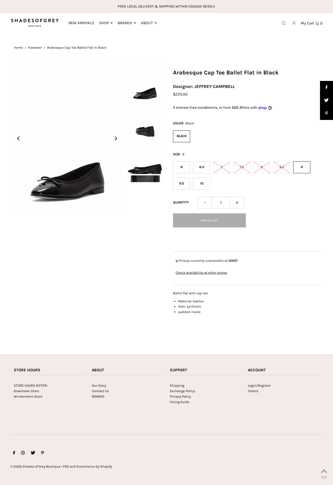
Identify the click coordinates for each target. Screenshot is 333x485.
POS (66, 466)
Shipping (177, 385)
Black (182, 136)
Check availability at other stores (201, 273)
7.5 (242, 167)
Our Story (99, 385)
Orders (253, 391)
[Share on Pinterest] (326, 113)
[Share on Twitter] (326, 100)
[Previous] (18, 138)
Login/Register (259, 385)
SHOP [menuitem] (104, 23)
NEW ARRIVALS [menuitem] (81, 23)
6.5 (201, 167)
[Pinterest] (42, 453)
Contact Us (100, 391)
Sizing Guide (179, 402)
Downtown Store (26, 391)
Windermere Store (28, 396)
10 (201, 183)
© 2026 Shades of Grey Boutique (35, 466)
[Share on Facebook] (326, 87)
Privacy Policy (180, 396)
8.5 (281, 167)
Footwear (35, 47)
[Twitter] (33, 453)
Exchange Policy (182, 391)
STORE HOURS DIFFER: (31, 385)
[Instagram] (23, 453)
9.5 (181, 183)
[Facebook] (14, 453)
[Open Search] (283, 23)
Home (18, 47)
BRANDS (98, 396)
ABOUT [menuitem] (147, 23)
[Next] (115, 138)
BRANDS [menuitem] (125, 23)
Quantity (181, 202)
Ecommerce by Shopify (94, 466)
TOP (324, 477)
